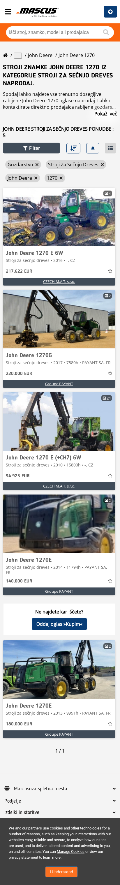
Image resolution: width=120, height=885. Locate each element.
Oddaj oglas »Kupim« (59, 624)
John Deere (40, 55)
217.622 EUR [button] (19, 271)
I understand (61, 872)
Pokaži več (105, 113)
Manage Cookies (70, 851)
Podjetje (12, 801)
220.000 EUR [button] (19, 373)
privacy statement (23, 857)
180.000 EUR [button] (19, 724)
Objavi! (110, 12)
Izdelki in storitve (21, 812)
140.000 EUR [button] (19, 581)
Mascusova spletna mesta (40, 788)
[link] (59, 217)
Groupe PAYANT (59, 383)
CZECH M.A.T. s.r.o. (59, 281)
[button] (31, 148)
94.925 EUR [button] (18, 476)
